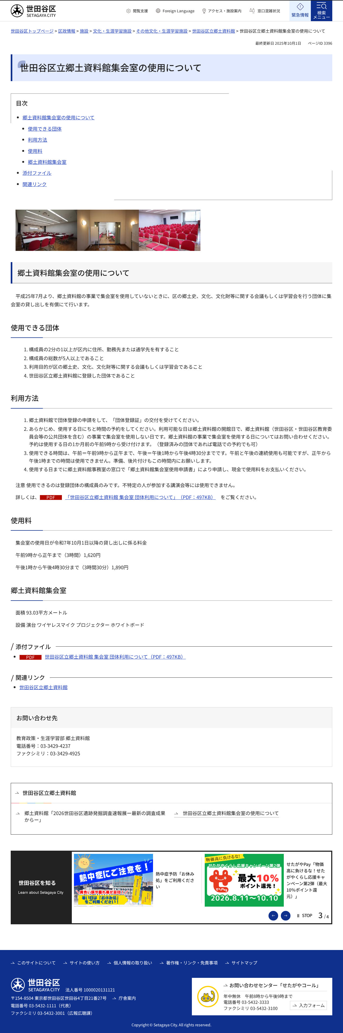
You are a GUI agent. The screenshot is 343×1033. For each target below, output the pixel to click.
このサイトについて (36, 963)
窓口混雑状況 (269, 10)
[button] (137, 11)
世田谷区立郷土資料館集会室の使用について (231, 813)
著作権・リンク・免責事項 (192, 963)
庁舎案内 (127, 998)
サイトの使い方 (85, 963)
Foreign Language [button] (179, 10)
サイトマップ (244, 963)
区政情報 (66, 31)
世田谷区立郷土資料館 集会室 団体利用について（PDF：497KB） (115, 656)
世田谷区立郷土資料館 (213, 31)
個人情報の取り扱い (133, 963)
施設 (84, 31)
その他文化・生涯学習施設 (162, 31)
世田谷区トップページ (32, 31)
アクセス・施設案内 (224, 10)
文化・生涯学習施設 (112, 31)
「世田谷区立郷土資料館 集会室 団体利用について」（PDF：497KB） (140, 496)
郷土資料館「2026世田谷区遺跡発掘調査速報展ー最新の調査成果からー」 (94, 816)
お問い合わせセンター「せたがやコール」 (275, 985)
